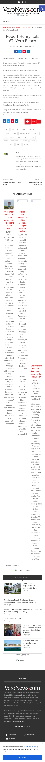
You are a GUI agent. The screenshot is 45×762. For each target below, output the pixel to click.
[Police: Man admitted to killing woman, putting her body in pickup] (22, 204)
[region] (22, 752)
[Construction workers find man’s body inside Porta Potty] (36, 281)
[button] (42, 8)
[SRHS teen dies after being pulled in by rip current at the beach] (9, 204)
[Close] (42, 743)
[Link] (12, 589)
